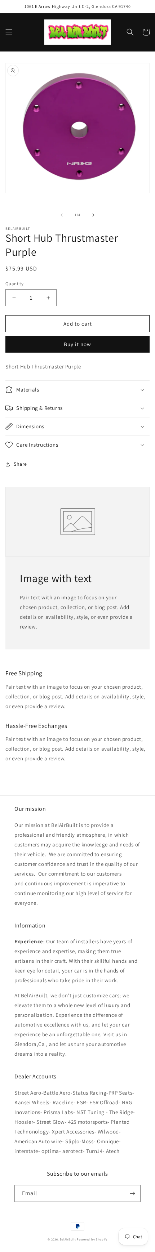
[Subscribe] (132, 1193)
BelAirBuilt (68, 1239)
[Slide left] (62, 215)
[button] (9, 32)
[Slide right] (93, 215)
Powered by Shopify (92, 1239)
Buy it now (77, 344)
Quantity (14, 284)
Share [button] (20, 464)
